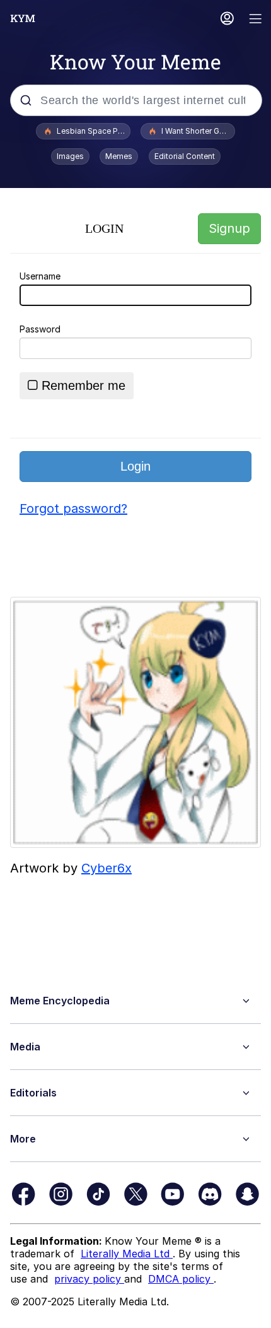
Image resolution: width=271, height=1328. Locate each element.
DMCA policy (181, 1278)
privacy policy (89, 1278)
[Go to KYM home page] (22, 18)
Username (40, 276)
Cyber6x (106, 868)
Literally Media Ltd (127, 1253)
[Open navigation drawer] (256, 20)
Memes (118, 156)
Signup (229, 228)
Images (70, 156)
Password (40, 329)
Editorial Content (184, 156)
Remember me (83, 385)
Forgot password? (73, 508)
